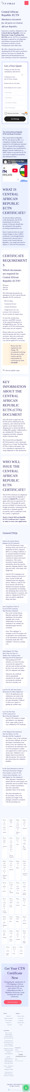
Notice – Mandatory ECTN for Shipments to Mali (8, 1068)
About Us (8, 1016)
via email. (14, 362)
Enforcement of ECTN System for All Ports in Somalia (8, 1074)
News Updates (8, 1020)
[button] (26, 3)
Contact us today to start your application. (15, 519)
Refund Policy (20, 1022)
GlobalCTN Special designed (15, 1090)
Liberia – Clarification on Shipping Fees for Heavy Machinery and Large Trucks (8, 1060)
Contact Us (8, 1022)
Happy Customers (8, 1018)
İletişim (26, 1087)
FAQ (21, 1024)
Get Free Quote (13, 1002)
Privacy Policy (20, 1016)
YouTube (9, 1024)
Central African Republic (10, 33)
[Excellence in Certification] (9, 3)
